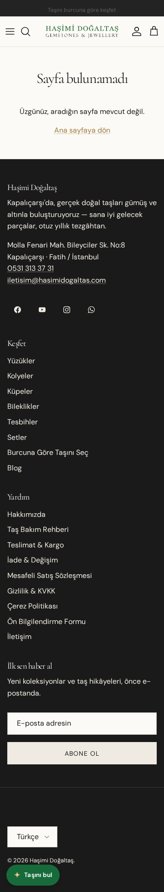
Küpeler (20, 391)
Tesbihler (22, 422)
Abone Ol (82, 753)
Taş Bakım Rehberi (38, 529)
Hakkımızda (26, 514)
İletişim (19, 636)
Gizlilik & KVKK (31, 591)
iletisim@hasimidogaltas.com (56, 280)
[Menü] (10, 31)
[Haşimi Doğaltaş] (82, 31)
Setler (17, 437)
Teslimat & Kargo (35, 545)
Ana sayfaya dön (82, 130)
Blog (14, 468)
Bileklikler (23, 406)
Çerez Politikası (32, 606)
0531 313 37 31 (30, 268)
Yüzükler (21, 361)
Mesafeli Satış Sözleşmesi (49, 575)
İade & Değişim (32, 560)
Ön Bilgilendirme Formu (46, 621)
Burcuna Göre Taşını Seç (47, 452)
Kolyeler (20, 376)
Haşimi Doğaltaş (52, 860)
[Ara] (30, 31)
